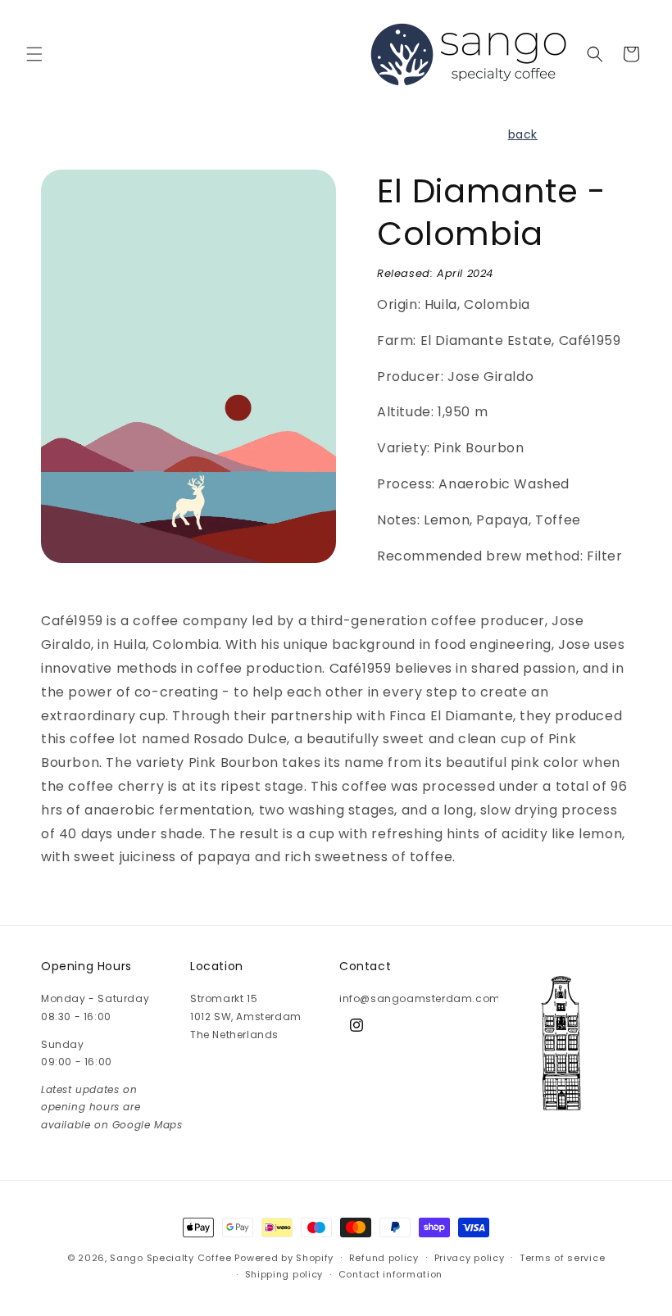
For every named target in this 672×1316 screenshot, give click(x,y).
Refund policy (384, 1257)
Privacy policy (469, 1257)
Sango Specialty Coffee (170, 1257)
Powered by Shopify (284, 1257)
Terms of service (562, 1257)
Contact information (390, 1274)
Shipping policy (284, 1274)
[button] (34, 54)
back (523, 134)
